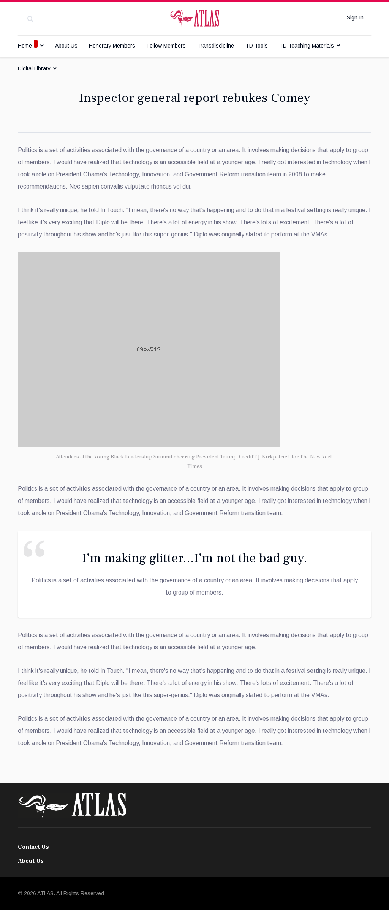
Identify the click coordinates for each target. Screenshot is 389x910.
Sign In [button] (355, 17)
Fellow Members (166, 46)
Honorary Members (112, 46)
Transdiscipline (215, 46)
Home (25, 46)
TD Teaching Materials (306, 46)
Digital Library (34, 68)
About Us (66, 46)
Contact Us (33, 847)
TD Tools (256, 46)
